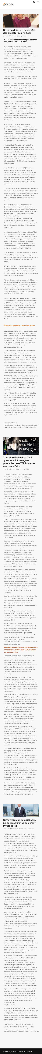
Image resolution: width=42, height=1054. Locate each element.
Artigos (17, 469)
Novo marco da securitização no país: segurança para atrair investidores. (19, 823)
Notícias (17, 36)
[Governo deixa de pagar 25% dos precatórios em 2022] (21, 21)
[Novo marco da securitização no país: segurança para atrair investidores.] (21, 810)
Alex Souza (27, 36)
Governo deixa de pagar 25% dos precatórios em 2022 (19, 31)
